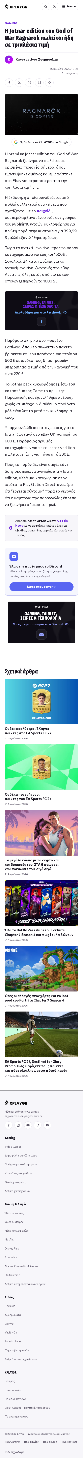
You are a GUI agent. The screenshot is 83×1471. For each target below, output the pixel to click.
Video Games (13, 1146)
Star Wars (11, 1257)
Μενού (71, 6)
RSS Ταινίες (31, 1441)
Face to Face (13, 1341)
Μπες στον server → (41, 586)
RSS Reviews (69, 1441)
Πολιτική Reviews (16, 1398)
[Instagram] (18, 1125)
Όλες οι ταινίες (14, 1213)
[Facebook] (8, 1125)
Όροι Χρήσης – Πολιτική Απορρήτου (27, 1407)
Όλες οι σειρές (14, 1221)
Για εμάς (10, 1381)
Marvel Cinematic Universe (21, 1266)
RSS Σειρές (50, 1441)
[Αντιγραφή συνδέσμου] (49, 82)
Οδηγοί (9, 1323)
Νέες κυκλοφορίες (17, 1230)
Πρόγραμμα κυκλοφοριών (21, 1164)
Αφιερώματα (13, 1314)
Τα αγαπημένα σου (16, 1416)
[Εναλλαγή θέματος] (54, 6)
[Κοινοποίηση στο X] (19, 82)
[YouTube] (28, 1125)
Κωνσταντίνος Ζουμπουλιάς (37, 59)
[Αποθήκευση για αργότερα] (39, 82)
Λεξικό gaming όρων (17, 1191)
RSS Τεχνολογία (14, 1452)
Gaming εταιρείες (15, 1182)
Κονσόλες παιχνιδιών (18, 1173)
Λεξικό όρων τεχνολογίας (21, 1359)
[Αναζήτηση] (45, 6)
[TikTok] (38, 1125)
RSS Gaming (12, 1441)
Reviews (10, 1305)
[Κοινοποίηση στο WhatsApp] (29, 82)
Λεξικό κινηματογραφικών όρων (25, 1284)
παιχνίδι (44, 210)
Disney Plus (12, 1248)
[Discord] (47, 1125)
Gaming (11, 23)
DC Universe (12, 1275)
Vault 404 (11, 1332)
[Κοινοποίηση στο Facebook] (9, 82)
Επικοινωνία (13, 1390)
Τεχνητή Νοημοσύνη (17, 1350)
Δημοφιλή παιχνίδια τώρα (21, 1155)
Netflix (9, 1239)
